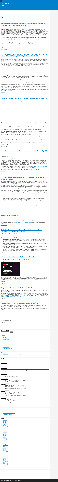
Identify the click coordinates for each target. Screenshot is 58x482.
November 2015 (5, 421)
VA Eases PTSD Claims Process (10, 215)
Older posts (3, 325)
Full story (2, 144)
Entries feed (5, 473)
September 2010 (5, 447)
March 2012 (5, 437)
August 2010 (5, 448)
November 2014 (5, 425)
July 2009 (4, 457)
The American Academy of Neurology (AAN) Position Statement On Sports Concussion (22, 178)
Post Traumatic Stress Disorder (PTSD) (9, 345)
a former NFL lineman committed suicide (40, 166)
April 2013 (4, 429)
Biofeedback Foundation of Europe (9, 413)
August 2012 (5, 433)
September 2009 (5, 454)
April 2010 (4, 449)
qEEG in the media (6, 347)
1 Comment (3, 172)
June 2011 (4, 441)
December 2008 (5, 463)
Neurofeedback (5, 343)
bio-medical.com (5, 354)
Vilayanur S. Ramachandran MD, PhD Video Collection (18, 257)
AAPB (2, 233)
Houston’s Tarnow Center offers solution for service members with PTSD (24, 99)
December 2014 (5, 424)
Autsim (4, 340)
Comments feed (5, 474)
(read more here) (36, 169)
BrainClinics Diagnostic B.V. (7, 414)
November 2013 (5, 426)
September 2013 (5, 427)
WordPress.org (5, 476)
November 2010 (5, 445)
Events (3, 9)
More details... (7, 367)
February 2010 (5, 451)
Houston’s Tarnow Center (42, 123)
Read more (3, 47)
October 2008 (5, 465)
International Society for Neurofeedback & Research (11, 410)
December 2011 (5, 439)
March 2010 (5, 450)
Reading (3, 5)
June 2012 (4, 435)
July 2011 (4, 440)
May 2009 (4, 458)
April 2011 (4, 442)
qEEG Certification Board (7, 412)
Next (3, 326)
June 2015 (4, 422)
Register (4, 471)
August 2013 (5, 428)
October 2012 (5, 432)
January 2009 (5, 462)
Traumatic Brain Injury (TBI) (7, 348)
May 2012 (4, 436)
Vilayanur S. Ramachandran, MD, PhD (26, 239)
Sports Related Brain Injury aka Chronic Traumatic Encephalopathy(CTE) (24, 151)
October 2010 (5, 446)
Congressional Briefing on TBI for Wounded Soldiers (17, 288)
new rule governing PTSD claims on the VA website (24, 222)
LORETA (4, 342)
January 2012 (5, 438)
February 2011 (5, 444)
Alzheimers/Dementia (6, 339)
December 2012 (5, 431)
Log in (4, 472)
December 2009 (5, 453)
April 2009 (4, 459)
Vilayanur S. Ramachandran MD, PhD (22, 259)
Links (2, 7)
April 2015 (4, 423)
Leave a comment (4, 49)
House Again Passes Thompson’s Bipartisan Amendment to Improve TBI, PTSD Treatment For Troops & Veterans (24, 24)
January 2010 (5, 452)
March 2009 (5, 460)
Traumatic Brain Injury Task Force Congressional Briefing (19, 303)
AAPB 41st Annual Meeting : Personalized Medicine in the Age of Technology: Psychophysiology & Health (21, 230)
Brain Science (5, 341)
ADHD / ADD (5, 338)
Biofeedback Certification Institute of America (10, 409)
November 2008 (5, 464)
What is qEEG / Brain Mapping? (6, 3)
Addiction (4, 337)
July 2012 (4, 434)
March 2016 (5, 420)
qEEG (3, 346)
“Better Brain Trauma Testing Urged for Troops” (13, 296)
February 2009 (5, 461)
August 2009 (5, 456)
